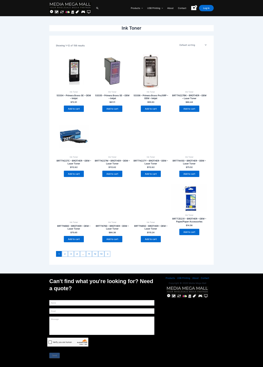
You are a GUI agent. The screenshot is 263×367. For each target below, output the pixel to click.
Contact (182, 8)
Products (135, 8)
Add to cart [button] (74, 108)
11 (89, 254)
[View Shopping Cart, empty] (193, 8)
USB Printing (153, 8)
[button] (97, 8)
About (170, 8)
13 (101, 254)
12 (95, 254)
